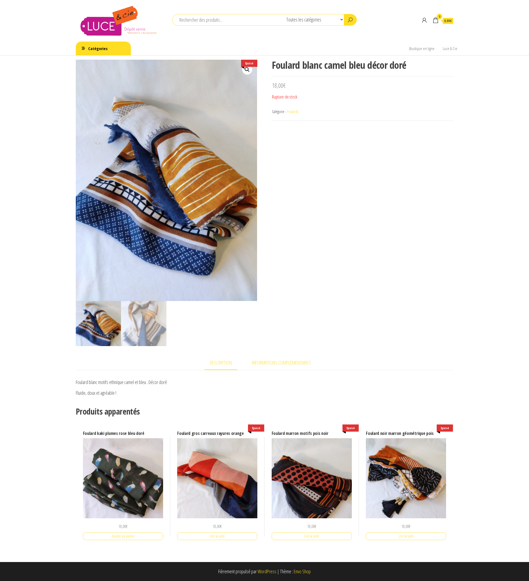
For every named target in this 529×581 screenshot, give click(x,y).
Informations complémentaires (281, 362)
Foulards (292, 111)
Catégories (98, 48)
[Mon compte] (424, 20)
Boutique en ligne (421, 48)
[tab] (224, 363)
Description (221, 362)
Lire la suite (217, 536)
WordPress (267, 571)
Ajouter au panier (123, 536)
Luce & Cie (450, 48)
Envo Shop (302, 571)
